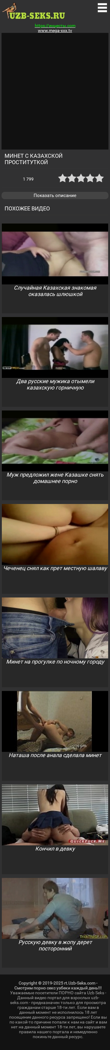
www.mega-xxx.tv (55, 30)
